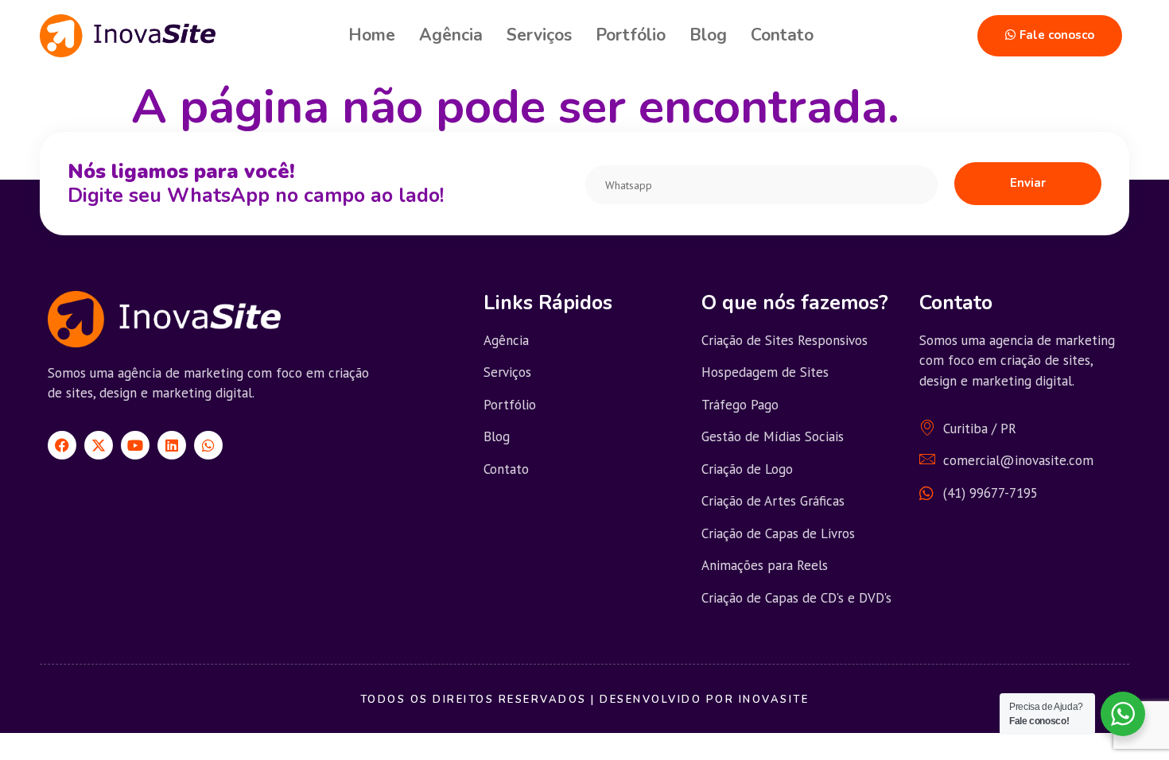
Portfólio (631, 35)
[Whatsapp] (208, 445)
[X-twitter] (98, 445)
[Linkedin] (171, 445)
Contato (782, 35)
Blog (708, 35)
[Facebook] (62, 445)
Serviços (539, 35)
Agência (451, 35)
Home (371, 35)
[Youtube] (135, 445)
